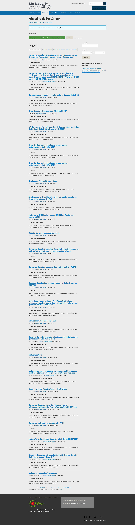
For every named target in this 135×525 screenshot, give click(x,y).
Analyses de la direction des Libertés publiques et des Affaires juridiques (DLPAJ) (52, 198)
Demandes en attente (71, 49)
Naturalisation (35, 355)
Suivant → (68, 487)
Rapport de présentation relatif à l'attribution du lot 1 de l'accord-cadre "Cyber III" (53, 456)
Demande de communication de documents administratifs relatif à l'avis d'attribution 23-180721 (53, 406)
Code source (103, 520)
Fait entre (84, 50)
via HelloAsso (82, 503)
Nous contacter (43, 509)
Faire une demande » (99, 8)
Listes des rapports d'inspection (43, 473)
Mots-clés (84, 43)
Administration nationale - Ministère (40, 22)
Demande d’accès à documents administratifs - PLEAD (52, 267)
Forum (70, 12)
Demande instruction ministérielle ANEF (46, 423)
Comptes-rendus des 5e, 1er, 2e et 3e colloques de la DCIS (54, 95)
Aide (56, 12)
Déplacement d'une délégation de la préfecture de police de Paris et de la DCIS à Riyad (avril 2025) (54, 128)
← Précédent (41, 487)
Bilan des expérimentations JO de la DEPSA (48, 111)
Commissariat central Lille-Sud (42, 321)
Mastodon (96, 520)
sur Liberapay (74, 503)
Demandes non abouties (59, 49)
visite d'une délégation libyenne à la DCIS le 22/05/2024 (53, 439)
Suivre (69, 38)
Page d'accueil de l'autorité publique (91, 68)
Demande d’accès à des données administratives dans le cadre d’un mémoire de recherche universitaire (53, 250)
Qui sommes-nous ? (33, 509)
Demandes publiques (34, 12)
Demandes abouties (47, 49)
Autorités (45, 12)
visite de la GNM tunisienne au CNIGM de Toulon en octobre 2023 (51, 216)
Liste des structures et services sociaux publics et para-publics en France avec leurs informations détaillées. (53, 372)
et (93, 53)
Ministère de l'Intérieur (41, 59)
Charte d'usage (52, 509)
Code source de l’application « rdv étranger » (48, 389)
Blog (51, 12)
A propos (77, 12)
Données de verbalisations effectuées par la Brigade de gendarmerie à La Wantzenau (53, 338)
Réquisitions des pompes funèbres (44, 233)
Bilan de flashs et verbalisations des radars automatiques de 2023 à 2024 (48, 146)
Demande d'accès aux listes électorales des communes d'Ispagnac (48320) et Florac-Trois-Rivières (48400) (53, 56)
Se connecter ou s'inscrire (78, 3)
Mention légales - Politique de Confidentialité (39, 511)
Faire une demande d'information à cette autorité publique (47, 38)
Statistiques (63, 12)
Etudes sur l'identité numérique (43, 181)
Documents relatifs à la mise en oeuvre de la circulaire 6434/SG (53, 284)
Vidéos (90, 520)
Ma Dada (40, 5)
